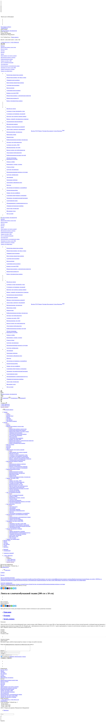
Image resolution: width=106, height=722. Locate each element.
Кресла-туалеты (22, 579)
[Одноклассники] (3, 588)
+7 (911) (5, 42)
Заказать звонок (4, 407)
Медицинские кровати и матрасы (17, 464)
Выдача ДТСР (4, 669)
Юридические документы (7, 677)
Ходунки (28, 579)
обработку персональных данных (17, 656)
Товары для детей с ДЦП (15, 480)
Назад (7, 413)
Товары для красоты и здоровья (17, 531)
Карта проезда (14, 37)
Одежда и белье (28, 584)
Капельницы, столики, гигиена (16, 584)
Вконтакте (7, 570)
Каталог (8, 425)
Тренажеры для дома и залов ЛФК (17, 523)
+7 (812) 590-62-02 (5, 404)
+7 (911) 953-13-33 (5, 405)
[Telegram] (15, 588)
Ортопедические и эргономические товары (20, 517)
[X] (7, 588)
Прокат (2, 671)
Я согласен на (14, 656)
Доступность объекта (6, 26)
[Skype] (13, 588)
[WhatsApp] (11, 588)
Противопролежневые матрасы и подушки (54, 584)
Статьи (2, 675)
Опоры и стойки (5, 584)
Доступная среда (13, 506)
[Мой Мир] (5, 588)
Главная (8, 414)
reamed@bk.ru (4, 28)
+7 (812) (14, 42)
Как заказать (4, 673)
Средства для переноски (38, 584)
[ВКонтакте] (1, 588)
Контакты (3, 676)
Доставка (3, 672)
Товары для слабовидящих (79, 580)
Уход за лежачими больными (16, 495)
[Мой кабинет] (4, 44)
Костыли (32, 579)
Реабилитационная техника (16, 471)
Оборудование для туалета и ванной (18, 452)
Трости (36, 579)
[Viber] (9, 588)
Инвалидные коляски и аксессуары (18, 429)
